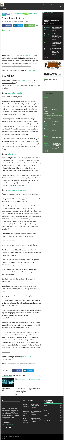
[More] (37, 25)
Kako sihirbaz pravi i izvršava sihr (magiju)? (36, 419)
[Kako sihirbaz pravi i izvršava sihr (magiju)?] (26, 420)
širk (28, 363)
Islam (13, 5)
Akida (19, 5)
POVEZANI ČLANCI (7, 375)
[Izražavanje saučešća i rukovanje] (26, 413)
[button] (61, 7)
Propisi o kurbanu (56, 129)
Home (7, 5)
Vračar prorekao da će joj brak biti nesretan (57, 43)
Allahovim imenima (17, 190)
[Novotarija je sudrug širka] (35, 382)
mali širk (17, 363)
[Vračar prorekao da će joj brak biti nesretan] (47, 44)
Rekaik (45, 405)
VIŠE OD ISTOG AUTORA (19, 375)
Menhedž (6, 21)
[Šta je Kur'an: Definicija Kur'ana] (53, 102)
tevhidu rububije (16, 93)
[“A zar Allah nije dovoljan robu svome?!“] (47, 123)
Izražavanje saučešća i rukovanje (36, 412)
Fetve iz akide (14, 13)
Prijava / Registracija (5, 1)
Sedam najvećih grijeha (6, 389)
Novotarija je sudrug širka (34, 389)
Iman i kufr (21, 13)
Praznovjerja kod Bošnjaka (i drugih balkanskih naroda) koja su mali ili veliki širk (21, 391)
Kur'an (25, 5)
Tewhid (4, 15)
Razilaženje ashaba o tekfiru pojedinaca (57, 28)
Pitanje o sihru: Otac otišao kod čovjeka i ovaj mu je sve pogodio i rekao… (56, 50)
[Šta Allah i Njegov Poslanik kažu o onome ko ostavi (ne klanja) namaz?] (47, 35)
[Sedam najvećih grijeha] (8, 382)
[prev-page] (38, 376)
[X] (60, 1)
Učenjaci (44, 5)
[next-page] (40, 376)
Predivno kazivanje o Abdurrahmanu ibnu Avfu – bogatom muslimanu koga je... (56, 145)
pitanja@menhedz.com (7, 424)
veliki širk (32, 363)
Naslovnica (4, 12)
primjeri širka (23, 363)
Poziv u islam (47, 418)
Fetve (37, 5)
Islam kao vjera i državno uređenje (51, 20)
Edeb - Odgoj (47, 420)
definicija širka (10, 363)
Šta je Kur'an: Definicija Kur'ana (51, 110)
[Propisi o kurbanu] (47, 130)
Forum (4, 8)
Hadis (31, 5)
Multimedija (53, 5)
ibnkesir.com (26, 357)
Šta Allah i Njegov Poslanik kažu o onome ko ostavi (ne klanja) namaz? (57, 35)
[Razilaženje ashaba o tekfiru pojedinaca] (47, 29)
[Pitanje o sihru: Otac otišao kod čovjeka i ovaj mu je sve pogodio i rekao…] (47, 50)
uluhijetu (12, 154)
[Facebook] (57, 1)
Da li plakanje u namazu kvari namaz (57, 136)
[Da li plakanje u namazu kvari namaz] (47, 137)
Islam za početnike (34, 13)
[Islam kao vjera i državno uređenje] (52, 18)
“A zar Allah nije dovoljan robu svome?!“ (55, 123)
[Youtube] (62, 1)
